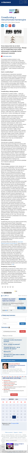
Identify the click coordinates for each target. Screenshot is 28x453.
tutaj (13, 264)
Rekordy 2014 (7, 351)
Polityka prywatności (9, 432)
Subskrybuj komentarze (10, 331)
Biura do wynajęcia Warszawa (8, 434)
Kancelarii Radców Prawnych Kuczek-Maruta (12, 242)
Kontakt (20, 432)
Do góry (22, 331)
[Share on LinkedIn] (2, 25)
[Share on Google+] (10, 25)
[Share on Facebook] (13, 25)
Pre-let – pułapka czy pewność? (12, 344)
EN (21, 2)
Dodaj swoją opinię (6, 56)
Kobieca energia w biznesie (19, 444)
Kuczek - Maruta (7, 292)
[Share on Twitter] (6, 25)
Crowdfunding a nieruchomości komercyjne (17, 365)
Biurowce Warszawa (10, 436)
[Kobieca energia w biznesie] (10, 446)
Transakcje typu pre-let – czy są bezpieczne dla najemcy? (12, 347)
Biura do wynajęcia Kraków (21, 436)
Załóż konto (14, 394)
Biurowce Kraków (22, 437)
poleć (7, 295)
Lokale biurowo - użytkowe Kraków (10, 437)
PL (7, 310)
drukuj (3, 295)
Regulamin (16, 432)
